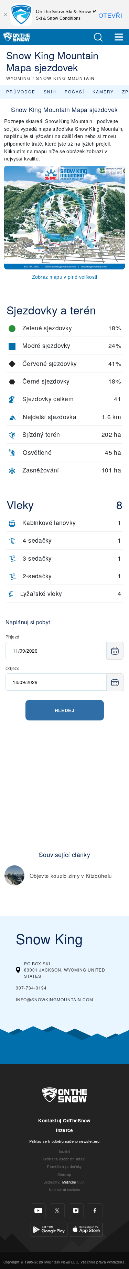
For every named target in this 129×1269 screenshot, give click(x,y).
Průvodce (20, 91)
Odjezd (13, 668)
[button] (98, 37)
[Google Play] (49, 1228)
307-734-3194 (31, 988)
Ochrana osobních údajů (64, 1158)
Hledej (64, 710)
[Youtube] (38, 1210)
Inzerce (64, 1130)
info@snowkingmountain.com (54, 999)
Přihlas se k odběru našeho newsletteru (64, 1141)
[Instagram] (76, 1210)
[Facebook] (95, 1210)
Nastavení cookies (64, 1189)
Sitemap (64, 1174)
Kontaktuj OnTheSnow (64, 1120)
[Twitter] (57, 1210)
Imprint (64, 1151)
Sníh (50, 91)
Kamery (103, 91)
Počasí (74, 91)
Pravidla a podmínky (64, 1166)
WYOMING (18, 78)
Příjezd (12, 637)
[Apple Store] (86, 1228)
